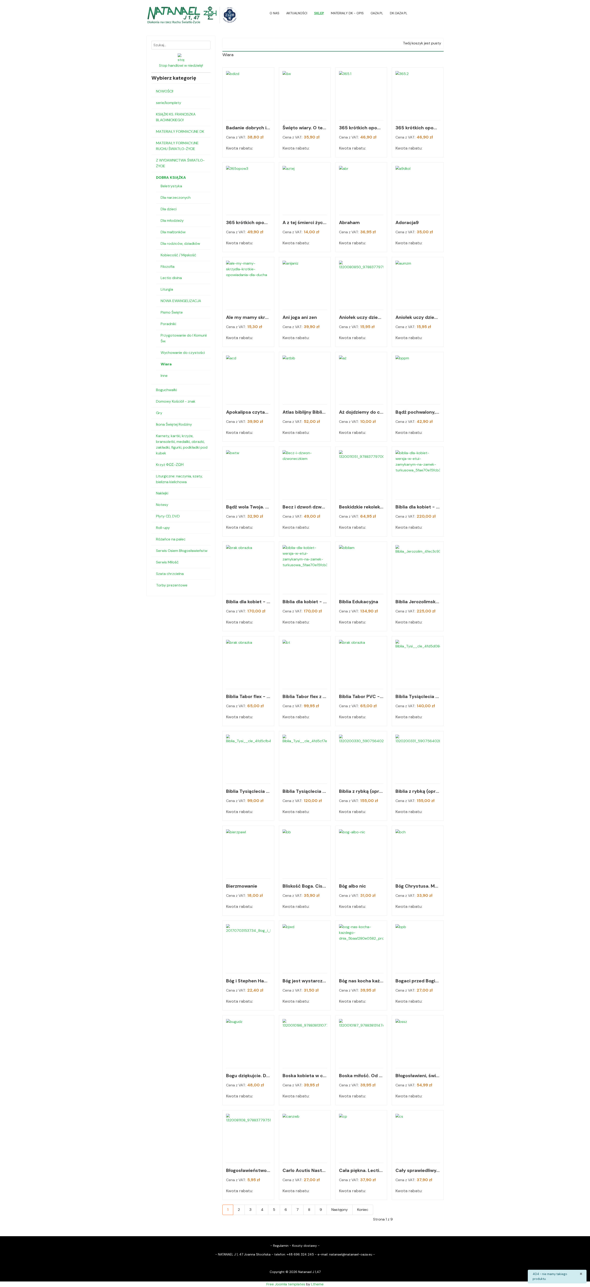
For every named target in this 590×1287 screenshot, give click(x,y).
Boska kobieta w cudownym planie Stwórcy (305, 1075)
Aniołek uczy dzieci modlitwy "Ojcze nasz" (361, 317)
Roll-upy (163, 527)
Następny (339, 1209)
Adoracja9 (407, 222)
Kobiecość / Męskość (178, 255)
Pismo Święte (172, 312)
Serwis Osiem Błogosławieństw (181, 550)
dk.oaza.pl (398, 13)
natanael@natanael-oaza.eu (350, 1254)
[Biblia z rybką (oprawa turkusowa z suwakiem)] (417, 757)
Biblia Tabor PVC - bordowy (361, 696)
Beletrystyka (171, 186)
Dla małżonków (173, 232)
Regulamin (281, 1246)
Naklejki (162, 493)
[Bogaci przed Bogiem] (417, 946)
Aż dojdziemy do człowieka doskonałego (361, 412)
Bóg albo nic (352, 886)
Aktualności (296, 13)
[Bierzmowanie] (248, 851)
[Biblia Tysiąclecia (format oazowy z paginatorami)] (417, 662)
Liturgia (167, 289)
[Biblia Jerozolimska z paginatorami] (417, 567)
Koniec (362, 1209)
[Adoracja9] (417, 188)
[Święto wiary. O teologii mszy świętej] (305, 93)
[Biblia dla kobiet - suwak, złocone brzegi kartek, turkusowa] (305, 567)
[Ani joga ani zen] (305, 283)
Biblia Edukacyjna (358, 601)
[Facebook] (442, 13)
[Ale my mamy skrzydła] (248, 283)
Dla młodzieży (172, 220)
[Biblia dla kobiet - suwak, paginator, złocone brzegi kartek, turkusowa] (417, 472)
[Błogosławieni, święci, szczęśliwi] (417, 1041)
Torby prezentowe (171, 585)
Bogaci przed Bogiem (417, 981)
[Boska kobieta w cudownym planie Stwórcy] (305, 1041)
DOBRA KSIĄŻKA (171, 177)
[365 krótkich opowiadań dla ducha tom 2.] (417, 93)
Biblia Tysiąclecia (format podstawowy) (305, 791)
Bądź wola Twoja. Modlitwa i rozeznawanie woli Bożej (248, 507)
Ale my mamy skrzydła (248, 317)
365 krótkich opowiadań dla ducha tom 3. (248, 222)
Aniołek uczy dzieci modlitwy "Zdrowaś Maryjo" (417, 317)
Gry (159, 412)
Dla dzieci (169, 209)
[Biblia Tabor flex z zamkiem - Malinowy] (305, 662)
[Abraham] (361, 188)
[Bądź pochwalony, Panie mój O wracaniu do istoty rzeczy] (417, 377)
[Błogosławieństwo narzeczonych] (248, 1136)
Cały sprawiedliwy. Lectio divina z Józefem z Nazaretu (417, 1170)
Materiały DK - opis (347, 13)
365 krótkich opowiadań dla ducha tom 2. (417, 127)
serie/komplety (168, 102)
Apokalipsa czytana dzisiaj (248, 412)
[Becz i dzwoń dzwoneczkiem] (305, 472)
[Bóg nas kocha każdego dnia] (361, 946)
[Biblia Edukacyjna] (361, 567)
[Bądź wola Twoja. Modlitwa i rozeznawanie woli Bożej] (248, 472)
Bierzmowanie (241, 886)
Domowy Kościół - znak (175, 401)
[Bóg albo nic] (361, 851)
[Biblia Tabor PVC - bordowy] (361, 662)
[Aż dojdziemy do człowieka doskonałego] (361, 377)
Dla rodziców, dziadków (180, 243)
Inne (164, 375)
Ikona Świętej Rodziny (174, 424)
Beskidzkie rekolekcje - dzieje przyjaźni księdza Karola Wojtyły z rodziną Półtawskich (361, 507)
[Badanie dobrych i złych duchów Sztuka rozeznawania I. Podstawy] (248, 93)
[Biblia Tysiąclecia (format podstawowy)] (305, 757)
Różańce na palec (171, 539)
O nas (274, 13)
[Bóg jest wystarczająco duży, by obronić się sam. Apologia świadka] (305, 946)
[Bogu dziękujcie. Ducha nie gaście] (248, 1041)
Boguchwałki (166, 389)
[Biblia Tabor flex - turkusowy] (248, 662)
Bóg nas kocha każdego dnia (361, 981)
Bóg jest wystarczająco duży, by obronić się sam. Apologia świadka (305, 981)
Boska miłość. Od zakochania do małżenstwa (361, 1075)
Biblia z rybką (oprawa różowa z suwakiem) (361, 791)
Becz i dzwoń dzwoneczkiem (305, 507)
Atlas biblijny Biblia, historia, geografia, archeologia (305, 412)
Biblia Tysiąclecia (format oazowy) (248, 791)
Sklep (319, 13)
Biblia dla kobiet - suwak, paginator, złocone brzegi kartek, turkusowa (417, 507)
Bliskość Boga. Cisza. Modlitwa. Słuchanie (305, 886)
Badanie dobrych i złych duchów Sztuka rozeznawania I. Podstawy (248, 127)
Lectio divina (171, 277)
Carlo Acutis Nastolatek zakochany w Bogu (305, 1170)
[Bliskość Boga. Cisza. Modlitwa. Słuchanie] (305, 851)
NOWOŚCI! (164, 91)
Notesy (162, 504)
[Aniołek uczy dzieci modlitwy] (361, 283)
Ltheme (317, 1284)
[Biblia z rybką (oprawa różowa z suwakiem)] (361, 757)
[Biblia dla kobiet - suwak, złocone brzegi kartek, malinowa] (248, 567)
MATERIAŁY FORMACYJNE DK (180, 131)
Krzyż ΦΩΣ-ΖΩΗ (170, 464)
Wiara (166, 364)
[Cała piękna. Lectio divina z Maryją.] (361, 1136)
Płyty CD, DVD (168, 516)
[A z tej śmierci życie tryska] (305, 188)
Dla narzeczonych (176, 197)
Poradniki (168, 323)
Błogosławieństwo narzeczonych (248, 1170)
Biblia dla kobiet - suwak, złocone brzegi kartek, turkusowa (305, 601)
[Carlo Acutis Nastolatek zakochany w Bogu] (305, 1136)
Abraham (349, 222)
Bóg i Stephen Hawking (248, 981)
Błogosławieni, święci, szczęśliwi (417, 1075)
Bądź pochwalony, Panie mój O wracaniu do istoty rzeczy (417, 412)
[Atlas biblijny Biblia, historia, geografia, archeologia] (305, 377)
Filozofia (167, 266)
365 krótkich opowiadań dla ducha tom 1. (361, 127)
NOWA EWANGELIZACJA (181, 300)
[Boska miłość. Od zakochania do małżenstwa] (361, 1041)
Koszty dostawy (304, 1246)
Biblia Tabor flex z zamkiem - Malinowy (305, 696)
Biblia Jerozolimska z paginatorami (417, 601)
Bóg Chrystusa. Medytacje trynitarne (417, 886)
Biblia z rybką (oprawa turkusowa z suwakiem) (417, 791)
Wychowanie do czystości (183, 352)
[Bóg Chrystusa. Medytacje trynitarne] (417, 851)
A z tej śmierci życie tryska (305, 222)
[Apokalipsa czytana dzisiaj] (248, 377)
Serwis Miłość (167, 562)
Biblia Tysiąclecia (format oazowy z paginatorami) (417, 696)
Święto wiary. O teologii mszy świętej (305, 127)
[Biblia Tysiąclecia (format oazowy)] (248, 757)
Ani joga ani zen (300, 317)
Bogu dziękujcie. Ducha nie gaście (248, 1075)
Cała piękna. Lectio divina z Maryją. (361, 1170)
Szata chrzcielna (170, 573)
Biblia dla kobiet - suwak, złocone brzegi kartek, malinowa (248, 601)
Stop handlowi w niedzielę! (181, 65)
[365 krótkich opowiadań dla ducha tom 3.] (248, 188)
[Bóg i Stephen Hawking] (248, 946)
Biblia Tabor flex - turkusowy (248, 696)
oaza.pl (377, 13)
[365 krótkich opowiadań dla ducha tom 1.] (361, 93)
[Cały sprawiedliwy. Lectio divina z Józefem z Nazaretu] (417, 1136)
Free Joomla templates (285, 1284)
